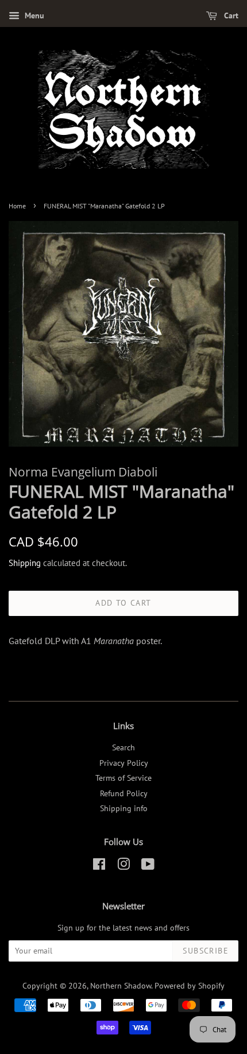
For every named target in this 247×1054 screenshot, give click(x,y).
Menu (33, 15)
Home (17, 206)
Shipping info (124, 808)
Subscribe (206, 951)
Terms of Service (123, 778)
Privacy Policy (123, 763)
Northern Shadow (120, 986)
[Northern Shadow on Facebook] (99, 866)
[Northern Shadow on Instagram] (123, 866)
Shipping (25, 562)
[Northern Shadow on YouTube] (148, 866)
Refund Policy (124, 793)
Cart (230, 15)
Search (123, 747)
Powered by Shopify (190, 986)
